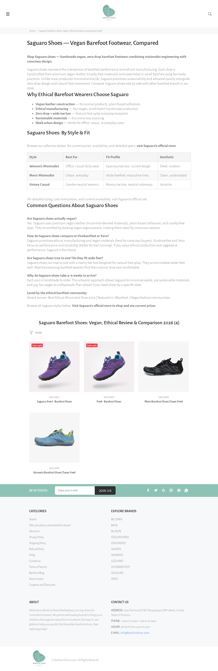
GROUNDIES (118, 543)
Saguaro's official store (159, 146)
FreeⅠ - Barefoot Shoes (109, 401)
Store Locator (36, 578)
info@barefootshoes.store (134, 632)
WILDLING (117, 572)
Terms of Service (38, 567)
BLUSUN (116, 531)
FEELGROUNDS (120, 537)
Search (32, 519)
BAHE (114, 525)
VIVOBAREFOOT (120, 567)
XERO (114, 578)
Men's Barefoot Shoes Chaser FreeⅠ (164, 401)
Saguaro (54, 397)
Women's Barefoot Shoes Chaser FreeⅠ (54, 472)
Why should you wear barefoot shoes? (50, 525)
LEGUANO (117, 561)
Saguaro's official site (132, 199)
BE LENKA (116, 519)
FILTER (38, 332)
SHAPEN (116, 549)
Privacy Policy (36, 537)
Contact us (35, 561)
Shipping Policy (37, 543)
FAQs (32, 555)
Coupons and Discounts (42, 584)
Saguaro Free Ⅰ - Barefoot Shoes (54, 401)
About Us (34, 531)
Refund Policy (36, 549)
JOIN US (105, 490)
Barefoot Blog (36, 572)
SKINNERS (117, 555)
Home (32, 31)
